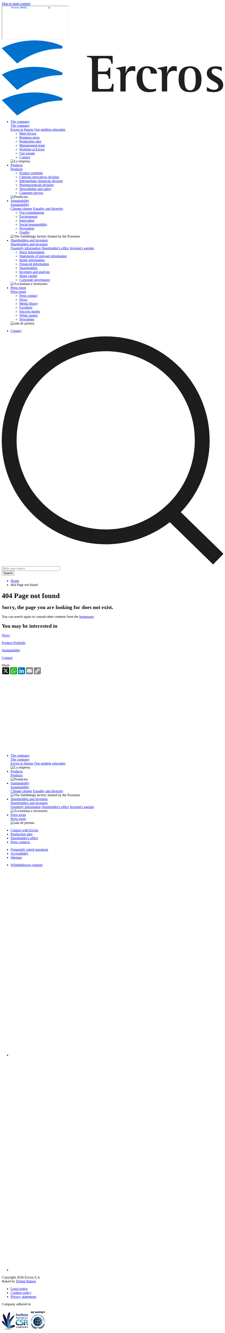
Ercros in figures (22, 129)
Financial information (34, 264)
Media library (28, 303)
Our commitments (31, 212)
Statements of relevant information (43, 256)
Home (15, 581)
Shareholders (28, 268)
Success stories (29, 311)
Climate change (21, 208)
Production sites (30, 141)
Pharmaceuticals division (36, 185)
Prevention (26, 228)
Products (17, 165)
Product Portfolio (13, 643)
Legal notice (19, 1289)
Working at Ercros (32, 149)
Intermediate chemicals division (41, 181)
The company (20, 121)
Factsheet (25, 307)
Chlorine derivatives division (39, 177)
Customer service (31, 193)
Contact (24, 157)
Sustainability (20, 201)
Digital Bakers (26, 1281)
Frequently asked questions (29, 849)
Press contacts (20, 842)
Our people (27, 153)
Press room (18, 288)
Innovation (26, 220)
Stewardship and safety (35, 189)
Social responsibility (33, 224)
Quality (24, 232)
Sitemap (16, 857)
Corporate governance (34, 280)
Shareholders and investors (29, 240)
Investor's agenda (82, 248)
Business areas (29, 137)
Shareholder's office (55, 248)
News (23, 299)
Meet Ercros (27, 133)
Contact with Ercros (24, 830)
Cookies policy (21, 1293)
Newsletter (26, 319)
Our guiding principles (49, 129)
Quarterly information (26, 248)
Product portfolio (31, 173)
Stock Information (31, 252)
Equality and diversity (48, 208)
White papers (28, 315)
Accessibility (19, 853)
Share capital (28, 276)
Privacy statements (23, 1297)
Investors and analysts (34, 272)
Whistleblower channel (26, 865)
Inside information (32, 260)
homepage (86, 616)
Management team (32, 145)
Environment (28, 216)
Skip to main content (16, 3)
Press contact (28, 295)
